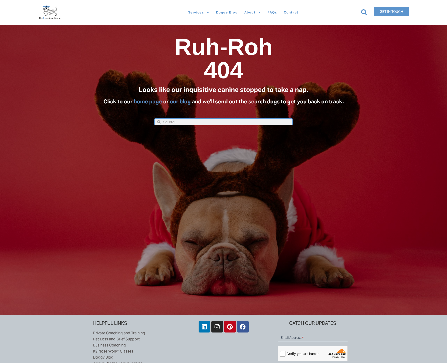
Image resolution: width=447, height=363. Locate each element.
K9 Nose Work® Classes (113, 351)
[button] (364, 12)
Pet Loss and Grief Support (116, 339)
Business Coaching (109, 345)
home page (148, 101)
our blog (180, 101)
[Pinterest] (230, 326)
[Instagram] (217, 326)
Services (196, 12)
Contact (291, 12)
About (249, 12)
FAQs (272, 12)
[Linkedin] (204, 326)
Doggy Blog (227, 12)
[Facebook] (243, 326)
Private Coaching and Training (119, 333)
